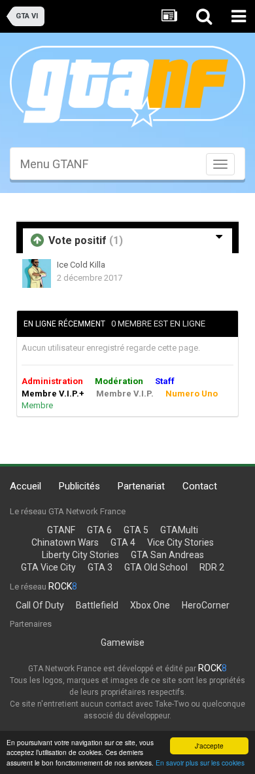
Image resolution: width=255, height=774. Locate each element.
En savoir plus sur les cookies (200, 762)
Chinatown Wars (65, 542)
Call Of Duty (40, 605)
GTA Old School (156, 567)
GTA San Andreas (167, 555)
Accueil (25, 486)
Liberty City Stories (80, 555)
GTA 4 (122, 542)
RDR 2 (211, 567)
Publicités (79, 486)
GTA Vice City (48, 567)
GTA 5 (136, 530)
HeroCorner (206, 605)
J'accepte (209, 745)
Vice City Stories (180, 542)
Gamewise (122, 642)
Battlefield (97, 605)
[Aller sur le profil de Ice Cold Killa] (36, 273)
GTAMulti (179, 530)
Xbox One (150, 605)
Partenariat (141, 486)
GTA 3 (100, 567)
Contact (199, 486)
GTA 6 (99, 530)
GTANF (61, 530)
